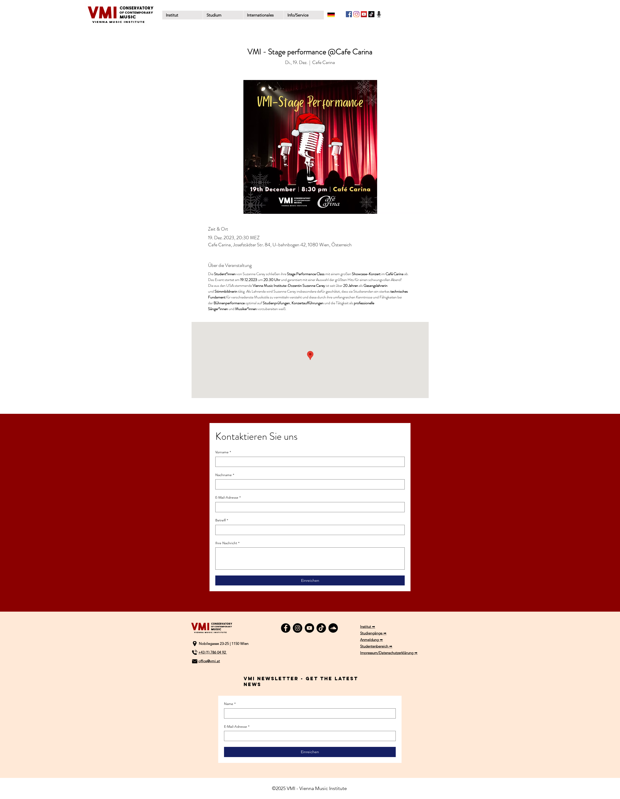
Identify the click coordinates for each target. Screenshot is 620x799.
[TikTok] (371, 14)
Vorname (223, 452)
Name (230, 704)
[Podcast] (379, 14)
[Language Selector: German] (334, 14)
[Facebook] (349, 14)
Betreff (221, 520)
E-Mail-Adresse (228, 497)
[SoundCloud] (333, 628)
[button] (223, 15)
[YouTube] (364, 14)
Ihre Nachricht (227, 543)
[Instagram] (356, 14)
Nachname (224, 475)
